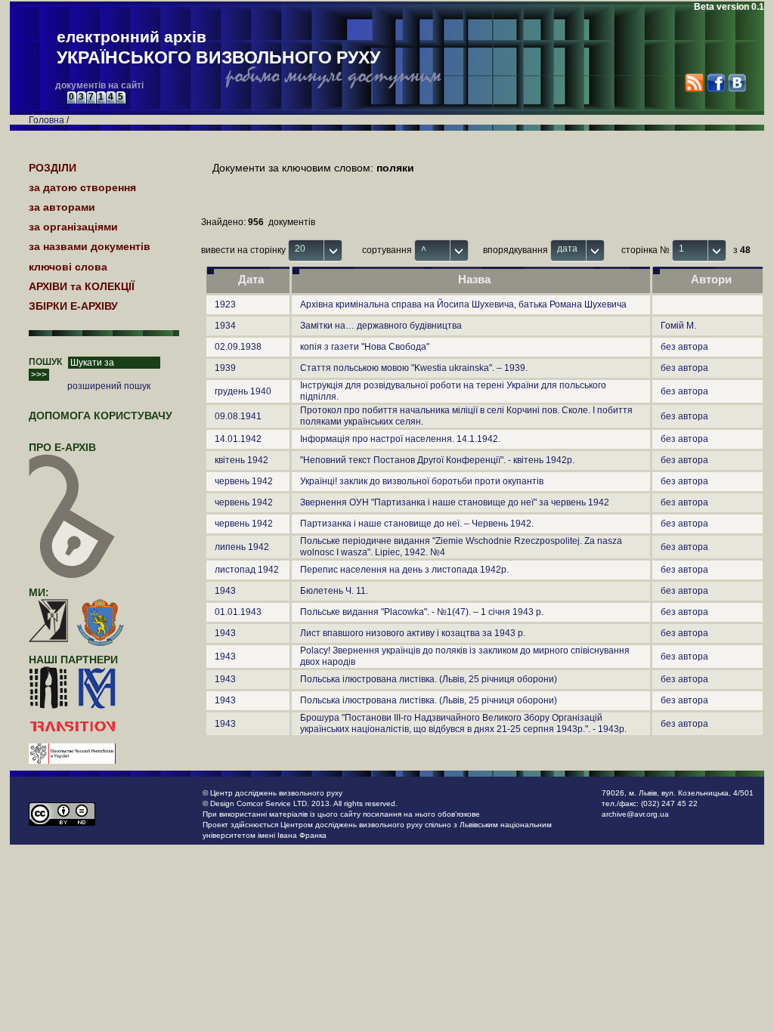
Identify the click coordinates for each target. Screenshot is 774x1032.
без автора (684, 346)
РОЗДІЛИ (52, 168)
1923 (225, 304)
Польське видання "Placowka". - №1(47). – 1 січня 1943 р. (421, 612)
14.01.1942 (238, 439)
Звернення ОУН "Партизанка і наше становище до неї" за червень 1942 (454, 502)
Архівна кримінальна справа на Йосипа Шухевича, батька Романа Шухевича (463, 304)
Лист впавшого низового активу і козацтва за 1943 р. (412, 633)
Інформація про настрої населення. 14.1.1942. (400, 439)
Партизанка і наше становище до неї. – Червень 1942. (417, 523)
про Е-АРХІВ (62, 447)
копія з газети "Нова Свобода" (364, 346)
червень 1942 (244, 481)
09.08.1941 (238, 416)
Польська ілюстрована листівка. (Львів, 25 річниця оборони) (428, 679)
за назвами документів (89, 246)
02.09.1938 (238, 346)
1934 (225, 325)
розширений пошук (108, 386)
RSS (694, 82)
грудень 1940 (243, 391)
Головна (46, 120)
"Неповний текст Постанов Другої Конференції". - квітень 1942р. (437, 460)
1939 (225, 368)
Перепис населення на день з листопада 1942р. (404, 569)
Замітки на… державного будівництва (381, 325)
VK (736, 82)
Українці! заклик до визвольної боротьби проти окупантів (421, 481)
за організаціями (73, 227)
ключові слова (68, 267)
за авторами (62, 207)
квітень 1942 (241, 460)
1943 (225, 591)
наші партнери (73, 659)
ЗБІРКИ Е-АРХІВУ (73, 306)
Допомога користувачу (100, 415)
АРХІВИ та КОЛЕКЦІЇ (82, 286)
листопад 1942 (247, 569)
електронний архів (218, 47)
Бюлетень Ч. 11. (334, 591)
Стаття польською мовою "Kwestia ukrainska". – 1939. (414, 368)
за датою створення (82, 187)
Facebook (715, 82)
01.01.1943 (238, 612)
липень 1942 (242, 547)
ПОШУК (45, 362)
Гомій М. (678, 325)
